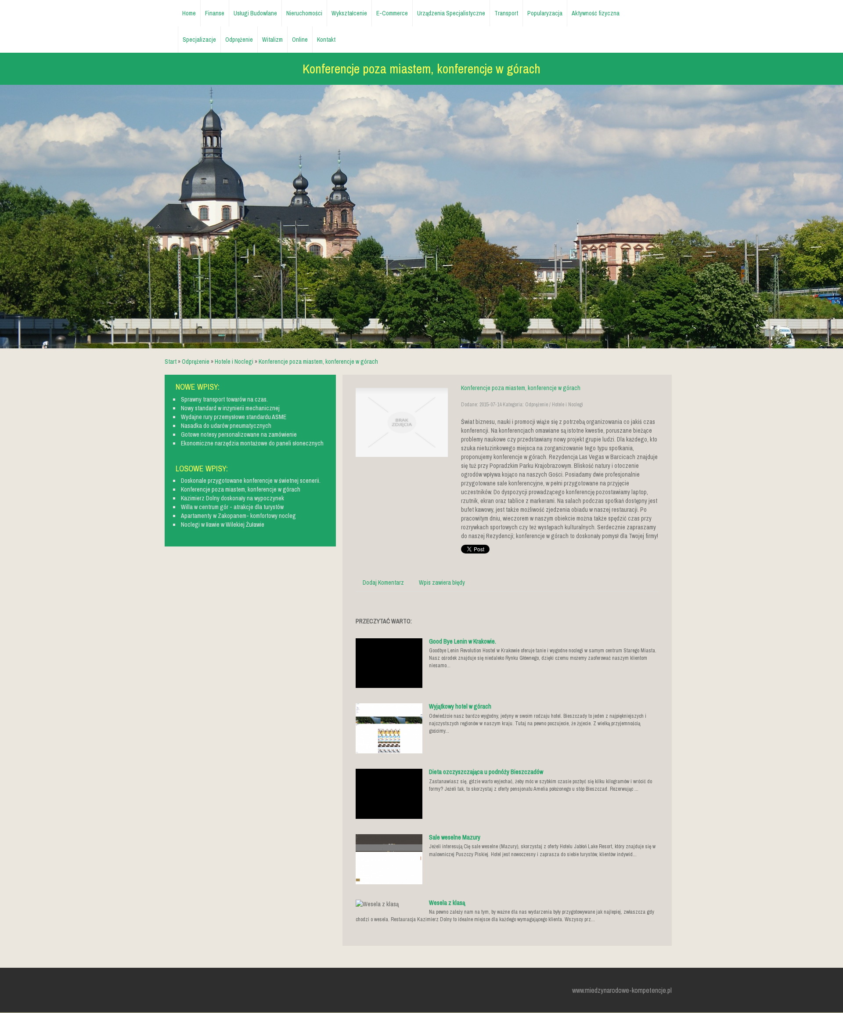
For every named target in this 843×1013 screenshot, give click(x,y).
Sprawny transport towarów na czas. (224, 399)
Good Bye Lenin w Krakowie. (462, 641)
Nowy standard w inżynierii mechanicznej (230, 408)
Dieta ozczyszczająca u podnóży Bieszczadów (486, 772)
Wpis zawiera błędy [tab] (442, 582)
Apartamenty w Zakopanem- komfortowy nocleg (238, 516)
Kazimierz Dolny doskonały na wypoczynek (232, 498)
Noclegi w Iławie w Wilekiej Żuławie (222, 524)
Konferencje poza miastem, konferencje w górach (318, 361)
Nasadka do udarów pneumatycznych (226, 426)
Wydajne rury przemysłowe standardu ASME (233, 417)
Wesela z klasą (447, 903)
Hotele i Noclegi (234, 361)
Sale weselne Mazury (454, 837)
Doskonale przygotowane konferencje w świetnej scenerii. (251, 481)
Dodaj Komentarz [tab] (383, 582)
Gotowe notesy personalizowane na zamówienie (239, 434)
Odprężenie (195, 361)
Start (171, 361)
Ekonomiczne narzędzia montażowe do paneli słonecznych (252, 443)
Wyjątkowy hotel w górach (460, 706)
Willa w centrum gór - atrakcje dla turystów (232, 507)
